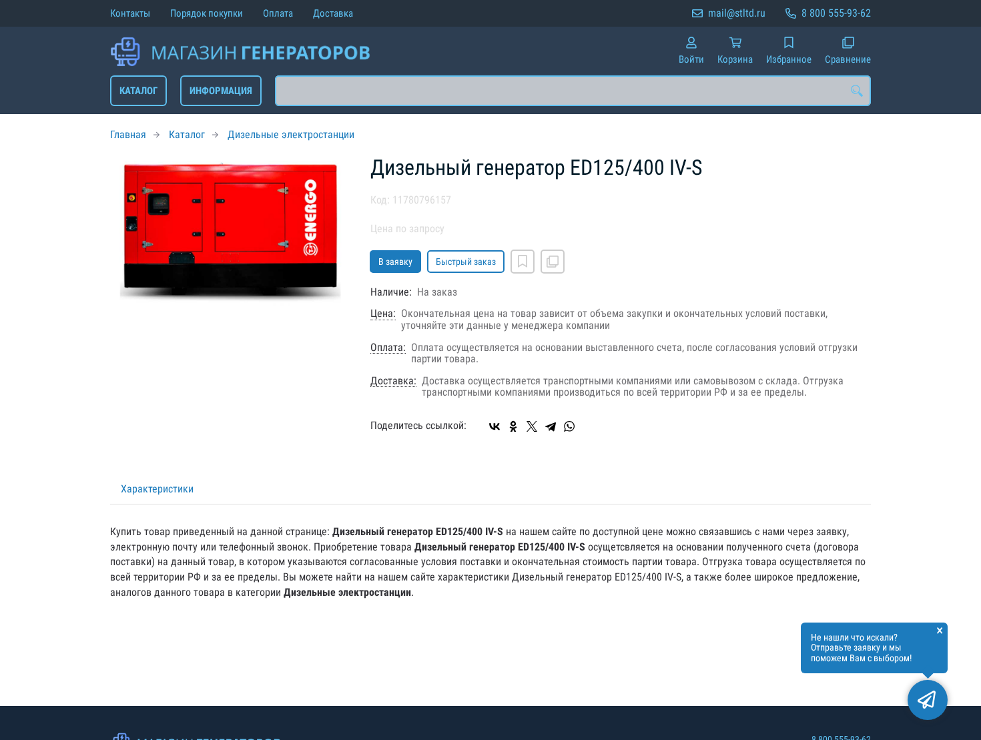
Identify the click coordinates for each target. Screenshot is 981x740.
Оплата (278, 13)
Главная (128, 134)
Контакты (130, 13)
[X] (532, 426)
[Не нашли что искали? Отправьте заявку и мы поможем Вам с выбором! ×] (928, 700)
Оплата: (388, 348)
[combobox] (573, 90)
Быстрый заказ (466, 261)
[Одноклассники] (513, 426)
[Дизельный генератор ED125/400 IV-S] (230, 231)
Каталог (138, 91)
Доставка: (393, 381)
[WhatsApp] (569, 426)
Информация (221, 91)
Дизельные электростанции (291, 134)
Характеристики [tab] (157, 488)
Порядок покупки (206, 13)
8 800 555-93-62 (836, 13)
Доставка (333, 13)
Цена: (383, 314)
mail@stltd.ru (736, 13)
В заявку (395, 261)
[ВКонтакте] (494, 426)
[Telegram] (551, 426)
